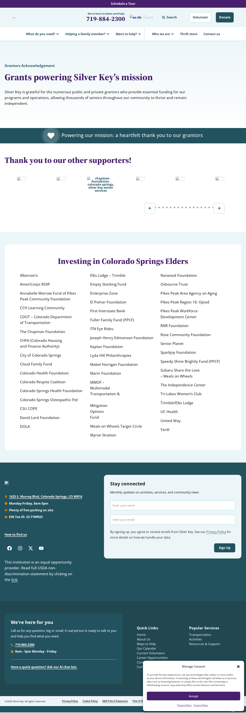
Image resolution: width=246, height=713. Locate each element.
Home (141, 634)
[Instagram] (20, 548)
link (14, 579)
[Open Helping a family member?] (108, 34)
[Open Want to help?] (139, 34)
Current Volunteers (151, 653)
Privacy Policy (184, 705)
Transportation (200, 634)
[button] (238, 666)
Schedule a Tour (123, 4)
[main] (123, 252)
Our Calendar (146, 648)
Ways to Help (146, 643)
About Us (143, 639)
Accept (193, 696)
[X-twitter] (30, 548)
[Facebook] (9, 548)
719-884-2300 (105, 18)
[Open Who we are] (172, 34)
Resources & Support (204, 643)
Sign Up (224, 548)
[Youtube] (41, 548)
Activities (195, 639)
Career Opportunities (152, 657)
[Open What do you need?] (57, 34)
